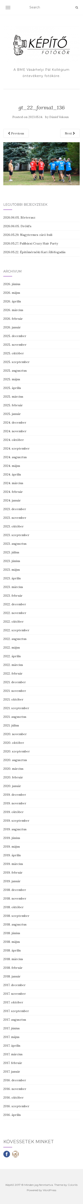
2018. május (11, 942)
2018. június (11, 933)
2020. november (15, 734)
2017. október (13, 1002)
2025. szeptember (16, 362)
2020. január (12, 786)
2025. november (15, 345)
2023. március (13, 587)
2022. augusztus (15, 639)
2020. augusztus (15, 760)
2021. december (14, 682)
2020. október (13, 743)
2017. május (11, 1037)
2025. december (14, 336)
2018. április (12, 950)
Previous (17, 133)
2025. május (11, 379)
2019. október (13, 812)
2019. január (12, 881)
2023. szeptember (16, 535)
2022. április (12, 656)
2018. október (13, 907)
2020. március (13, 769)
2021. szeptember (16, 708)
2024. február (13, 492)
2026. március (13, 310)
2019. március (13, 864)
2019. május (11, 847)
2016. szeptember (16, 1106)
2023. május (11, 570)
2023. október (13, 526)
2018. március (13, 959)
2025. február (13, 405)
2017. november (14, 994)
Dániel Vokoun (59, 117)
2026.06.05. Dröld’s (17, 226)
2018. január (12, 976)
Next (69, 133)
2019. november (14, 803)
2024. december (14, 422)
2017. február (12, 1063)
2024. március (13, 483)
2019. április (12, 855)
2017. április (11, 1046)
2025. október (13, 353)
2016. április (12, 1115)
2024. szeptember (16, 448)
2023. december (14, 509)
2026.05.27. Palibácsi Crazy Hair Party (30, 243)
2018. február (13, 968)
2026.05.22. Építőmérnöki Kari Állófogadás (34, 252)
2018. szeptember (16, 916)
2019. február (13, 872)
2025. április (12, 388)
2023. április (12, 578)
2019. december (14, 795)
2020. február (13, 777)
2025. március (13, 397)
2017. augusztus (14, 1020)
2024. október (13, 440)
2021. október (13, 699)
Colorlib (73, 1184)
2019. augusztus (15, 829)
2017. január (11, 1072)
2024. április (12, 474)
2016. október (13, 1097)
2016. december (14, 1080)
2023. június (11, 561)
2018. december (14, 890)
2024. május (11, 466)
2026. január (12, 327)
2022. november (14, 613)
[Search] (77, 7)
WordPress (49, 1190)
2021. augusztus (14, 717)
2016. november (14, 1089)
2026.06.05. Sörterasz (19, 217)
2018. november (14, 898)
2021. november (14, 691)
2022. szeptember (16, 630)
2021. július (11, 725)
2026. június (11, 284)
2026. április (12, 301)
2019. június (11, 838)
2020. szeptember (16, 751)
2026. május (11, 293)
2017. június (11, 1028)
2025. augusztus (15, 371)
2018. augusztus (15, 924)
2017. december (14, 985)
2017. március (13, 1054)
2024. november (15, 431)
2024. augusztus (15, 457)
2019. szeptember (16, 821)
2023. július (11, 552)
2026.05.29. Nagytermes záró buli (27, 235)
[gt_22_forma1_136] (41, 164)
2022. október (13, 622)
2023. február (13, 596)
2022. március (13, 665)
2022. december (14, 604)
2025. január (12, 414)
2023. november (14, 518)
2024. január (12, 500)
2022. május (11, 647)
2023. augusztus (15, 544)
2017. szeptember (16, 1011)
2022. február (13, 673)
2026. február (13, 319)
